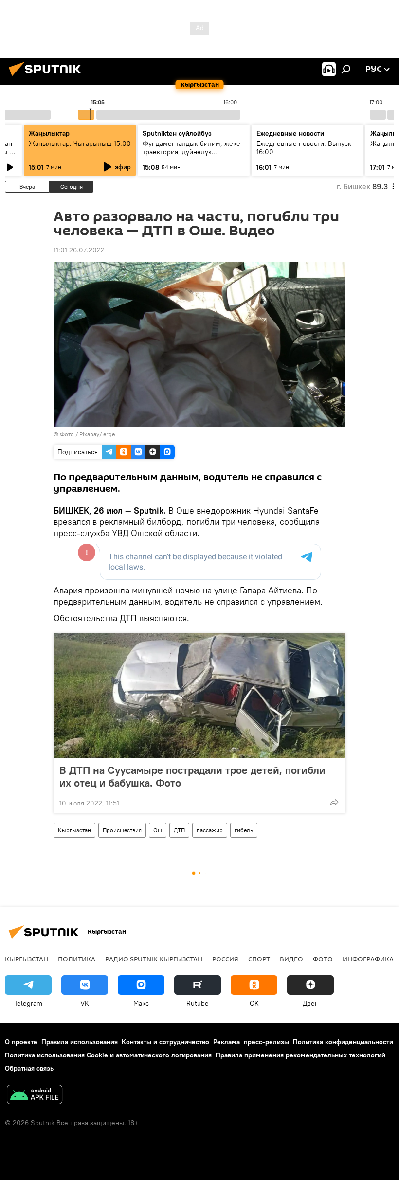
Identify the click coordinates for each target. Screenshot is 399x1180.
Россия (225, 958)
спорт (259, 958)
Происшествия (122, 830)
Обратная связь (29, 1068)
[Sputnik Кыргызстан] (48, 77)
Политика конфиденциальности (343, 1041)
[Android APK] (34, 1096)
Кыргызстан (74, 830)
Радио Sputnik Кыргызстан (153, 958)
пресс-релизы (266, 1041)
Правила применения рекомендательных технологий (300, 1055)
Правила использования (79, 1041)
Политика (76, 958)
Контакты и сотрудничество (165, 1041)
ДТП (179, 830)
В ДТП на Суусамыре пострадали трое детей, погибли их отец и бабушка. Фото (192, 776)
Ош (157, 830)
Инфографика (368, 958)
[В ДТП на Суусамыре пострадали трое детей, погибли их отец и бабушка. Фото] (199, 695)
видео (291, 958)
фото (323, 958)
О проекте (21, 1041)
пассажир (210, 830)
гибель (244, 830)
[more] (334, 802)
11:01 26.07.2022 (79, 250)
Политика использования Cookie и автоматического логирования (108, 1055)
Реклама (226, 1041)
